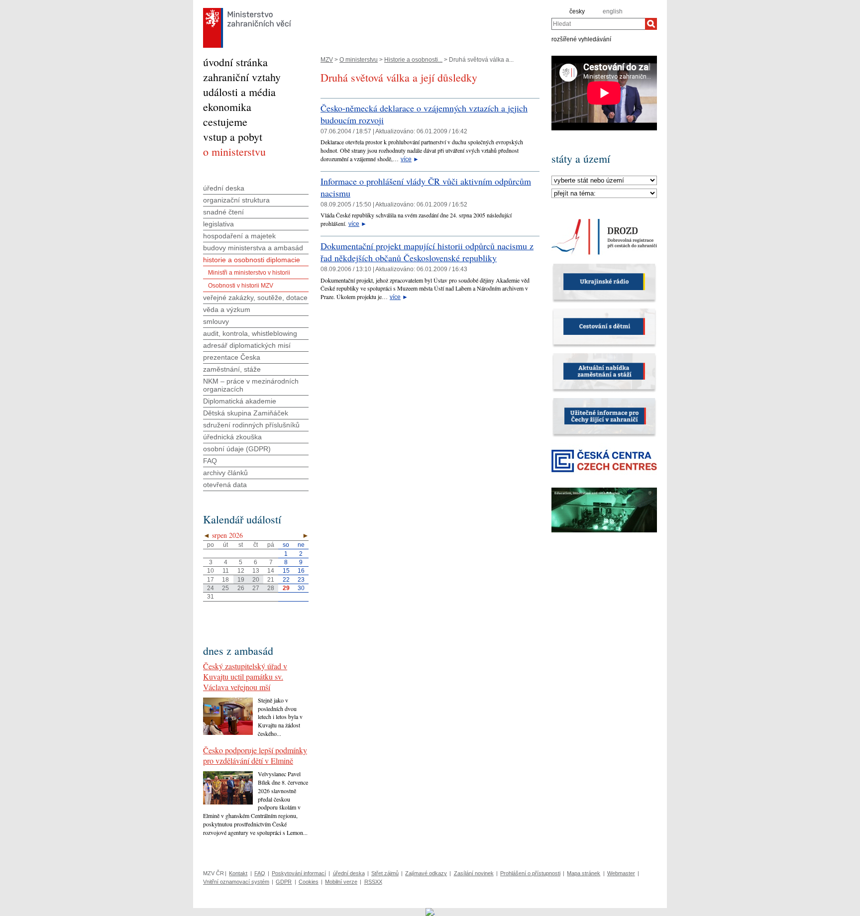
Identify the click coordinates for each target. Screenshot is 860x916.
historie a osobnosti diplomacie (251, 260)
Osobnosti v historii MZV (240, 285)
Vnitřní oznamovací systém (236, 882)
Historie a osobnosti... (413, 59)
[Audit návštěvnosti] (430, 911)
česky (577, 11)
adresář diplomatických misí (247, 345)
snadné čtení (223, 212)
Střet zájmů (385, 873)
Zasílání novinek (474, 873)
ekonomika (227, 107)
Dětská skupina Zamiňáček (245, 413)
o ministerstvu (234, 151)
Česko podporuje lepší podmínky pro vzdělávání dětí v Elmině (255, 755)
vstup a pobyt (232, 136)
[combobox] (598, 24)
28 (270, 588)
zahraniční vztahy (242, 77)
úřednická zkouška (232, 437)
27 (255, 588)
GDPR (284, 882)
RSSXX (373, 882)
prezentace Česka (231, 357)
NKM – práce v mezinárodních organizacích (251, 385)
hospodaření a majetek (239, 236)
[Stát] (604, 180)
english (613, 11)
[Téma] (604, 193)
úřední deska (223, 188)
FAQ (210, 461)
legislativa (218, 224)
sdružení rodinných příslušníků (251, 425)
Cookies (309, 882)
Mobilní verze (341, 882)
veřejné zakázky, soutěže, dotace (255, 298)
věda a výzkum (226, 309)
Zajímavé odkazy (426, 873)
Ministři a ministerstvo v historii (249, 272)
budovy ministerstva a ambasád (253, 248)
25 (225, 588)
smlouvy (216, 321)
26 (240, 588)
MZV (327, 59)
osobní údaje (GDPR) (237, 449)
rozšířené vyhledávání (581, 39)
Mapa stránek (583, 873)
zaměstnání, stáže (232, 369)
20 (255, 579)
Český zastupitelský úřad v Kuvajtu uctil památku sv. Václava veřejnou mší (245, 676)
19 (240, 579)
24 (210, 588)
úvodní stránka (235, 62)
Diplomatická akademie (239, 401)
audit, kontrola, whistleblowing (250, 333)
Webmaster (621, 873)
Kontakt (238, 873)
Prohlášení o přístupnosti (530, 873)
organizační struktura (236, 200)
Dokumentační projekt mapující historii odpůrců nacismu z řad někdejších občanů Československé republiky (427, 252)
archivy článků (225, 473)
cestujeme (225, 121)
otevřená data (225, 485)
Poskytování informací (299, 873)
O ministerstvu (358, 59)
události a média (239, 92)
